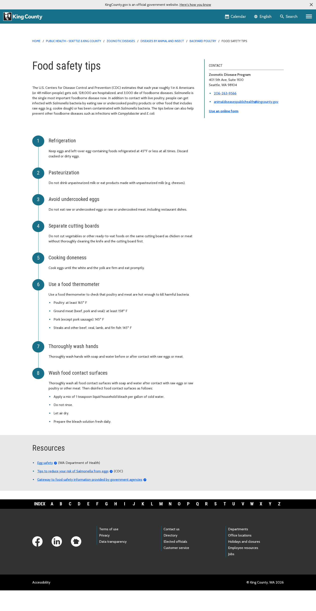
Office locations (240, 535)
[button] (311, 4)
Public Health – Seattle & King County (73, 41)
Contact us (171, 529)
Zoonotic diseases (121, 41)
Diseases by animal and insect (162, 41)
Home (36, 41)
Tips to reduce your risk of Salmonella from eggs (73, 471)
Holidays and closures (244, 542)
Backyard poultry (203, 41)
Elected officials (175, 542)
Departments (238, 529)
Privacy (104, 535)
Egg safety (45, 463)
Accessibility (41, 582)
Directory (170, 535)
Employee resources (243, 548)
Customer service (176, 548)
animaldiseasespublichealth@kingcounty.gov (246, 102)
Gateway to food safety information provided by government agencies (89, 479)
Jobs (231, 554)
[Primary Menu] (309, 16)
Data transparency (113, 542)
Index (39, 503)
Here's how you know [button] (195, 5)
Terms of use (108, 529)
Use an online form (223, 111)
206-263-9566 (225, 93)
